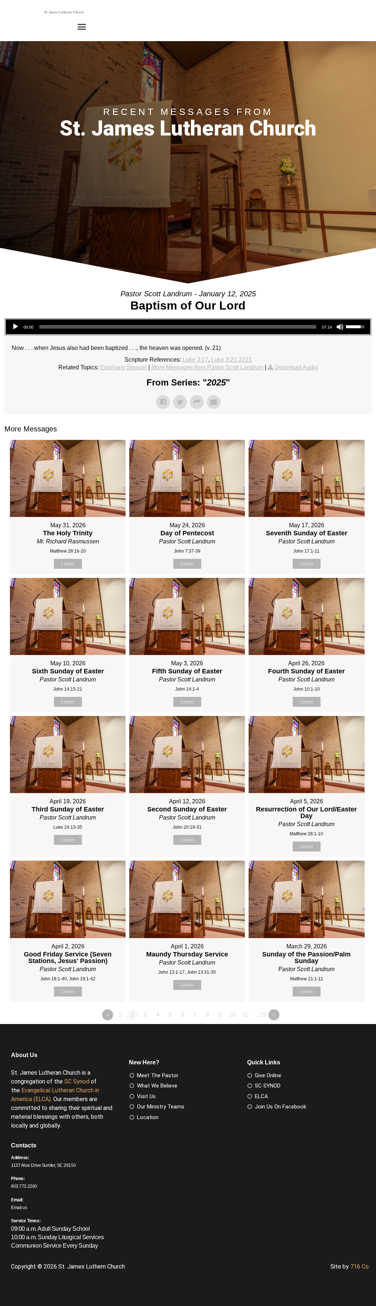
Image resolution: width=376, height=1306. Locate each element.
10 (232, 1015)
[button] (82, 27)
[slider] (177, 327)
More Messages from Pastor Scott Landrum (207, 367)
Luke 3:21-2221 (231, 360)
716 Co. (360, 1266)
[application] (188, 326)
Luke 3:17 (195, 360)
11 (245, 1015)
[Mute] (340, 326)
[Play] (15, 326)
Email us (19, 1207)
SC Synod (76, 1081)
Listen (67, 564)
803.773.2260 (24, 1186)
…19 (260, 1015)
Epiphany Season (123, 367)
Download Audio (296, 367)
